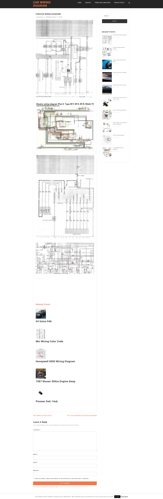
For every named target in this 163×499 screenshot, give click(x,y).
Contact (88, 2)
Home (79, 2)
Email (35, 462)
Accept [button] (117, 496)
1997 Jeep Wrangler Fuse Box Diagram (82, 415)
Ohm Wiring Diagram (118, 135)
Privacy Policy (119, 2)
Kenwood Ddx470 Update (119, 72)
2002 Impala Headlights (42, 415)
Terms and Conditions (102, 2)
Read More (124, 496)
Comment (37, 430)
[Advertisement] (65, 291)
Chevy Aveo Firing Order (119, 85)
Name (35, 454)
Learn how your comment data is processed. (74, 486)
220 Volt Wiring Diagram (119, 110)
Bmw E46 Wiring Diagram (120, 35)
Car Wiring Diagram (42, 4)
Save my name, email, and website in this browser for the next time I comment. (62, 478)
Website (36, 470)
